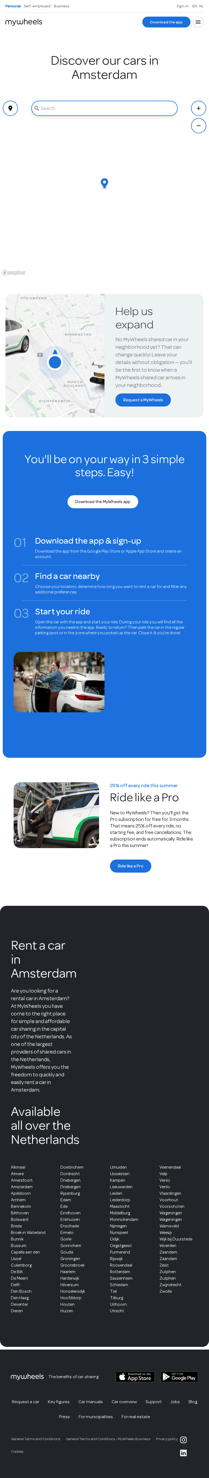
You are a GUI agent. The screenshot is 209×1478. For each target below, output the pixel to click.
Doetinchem (72, 1167)
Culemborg (21, 1265)
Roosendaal (121, 1265)
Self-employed (37, 6)
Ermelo (66, 1232)
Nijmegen (118, 1226)
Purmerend (120, 1252)
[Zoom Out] (198, 125)
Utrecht (117, 1310)
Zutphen (167, 1271)
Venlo (164, 1180)
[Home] (23, 22)
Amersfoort (22, 1180)
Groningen (70, 1258)
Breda (16, 1226)
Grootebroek (72, 1265)
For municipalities (96, 1416)
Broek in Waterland (28, 1232)
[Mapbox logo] (14, 273)
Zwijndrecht (170, 1284)
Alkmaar (18, 1167)
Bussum (18, 1245)
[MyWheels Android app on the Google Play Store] (179, 1376)
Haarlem (67, 1271)
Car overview (124, 1401)
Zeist (164, 1265)
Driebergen (70, 1180)
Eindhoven (70, 1213)
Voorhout (168, 1199)
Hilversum (69, 1284)
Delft (15, 1284)
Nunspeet (119, 1232)
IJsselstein (120, 1173)
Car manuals (90, 1401)
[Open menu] (198, 22)
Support (154, 1401)
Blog (193, 1401)
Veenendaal (170, 1167)
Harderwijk (69, 1278)
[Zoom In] (198, 108)
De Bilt (17, 1271)
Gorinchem (70, 1245)
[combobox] (104, 108)
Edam (65, 1199)
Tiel (113, 1291)
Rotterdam (120, 1271)
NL (201, 6)
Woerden (167, 1245)
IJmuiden (118, 1167)
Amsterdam (22, 1186)
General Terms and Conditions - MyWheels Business (108, 1439)
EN (194, 6)
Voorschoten (172, 1206)
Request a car (25, 1401)
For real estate (136, 1416)
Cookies (17, 1451)
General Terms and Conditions (35, 1439)
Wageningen (170, 1213)
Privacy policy (167, 1439)
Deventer (19, 1304)
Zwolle (165, 1291)
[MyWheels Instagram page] (183, 1440)
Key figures (59, 1401)
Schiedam (119, 1284)
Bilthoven (20, 1213)
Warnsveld (169, 1226)
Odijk (114, 1239)
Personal (13, 6)
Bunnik (17, 1239)
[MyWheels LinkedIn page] (183, 1453)
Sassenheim (121, 1278)
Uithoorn (118, 1304)
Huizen (66, 1310)
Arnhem (18, 1199)
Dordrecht (70, 1173)
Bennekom (21, 1206)
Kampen (117, 1180)
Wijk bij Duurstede (175, 1239)
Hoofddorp (70, 1297)
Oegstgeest (121, 1245)
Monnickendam (124, 1219)
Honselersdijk (72, 1291)
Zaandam (168, 1252)
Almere (17, 1173)
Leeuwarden (121, 1186)
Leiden (116, 1193)
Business (61, 6)
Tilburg (116, 1297)
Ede (63, 1206)
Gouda (66, 1252)
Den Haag (20, 1297)
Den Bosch (21, 1291)
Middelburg (120, 1213)
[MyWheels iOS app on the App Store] (135, 1376)
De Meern (19, 1278)
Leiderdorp (120, 1199)
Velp (163, 1173)
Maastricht (120, 1206)
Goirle (65, 1239)
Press (64, 1416)
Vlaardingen (170, 1193)
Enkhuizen (70, 1219)
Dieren (17, 1310)
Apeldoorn (21, 1193)
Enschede (69, 1226)
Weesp (165, 1232)
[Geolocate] (10, 108)
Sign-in (183, 6)
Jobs (175, 1401)
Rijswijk (116, 1258)
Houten (67, 1304)
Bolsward (19, 1219)
